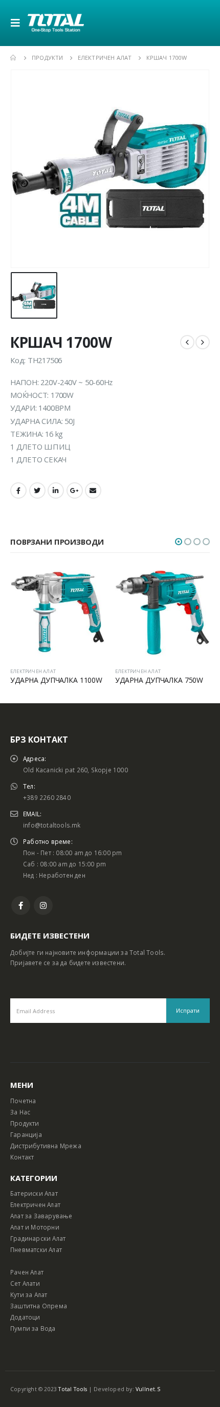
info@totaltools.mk (52, 825)
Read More (88, 582)
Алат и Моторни (34, 1227)
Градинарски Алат (37, 1238)
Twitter (37, 490)
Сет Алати (25, 1283)
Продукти (24, 1123)
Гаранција (26, 1134)
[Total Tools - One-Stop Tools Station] (56, 22)
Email (93, 490)
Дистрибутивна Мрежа (45, 1146)
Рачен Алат (26, 1272)
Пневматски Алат (36, 1249)
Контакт (22, 1157)
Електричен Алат (35, 1204)
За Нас (20, 1112)
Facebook (18, 490)
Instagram (43, 905)
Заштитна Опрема (38, 1306)
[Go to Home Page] (13, 57)
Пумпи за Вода (33, 1328)
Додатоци (25, 1317)
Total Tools (72, 1389)
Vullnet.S (148, 1389)
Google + (75, 490)
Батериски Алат (34, 1193)
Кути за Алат (28, 1294)
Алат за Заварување (41, 1216)
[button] (178, 541)
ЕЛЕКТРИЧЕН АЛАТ (33, 671)
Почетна (23, 1101)
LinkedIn (56, 490)
